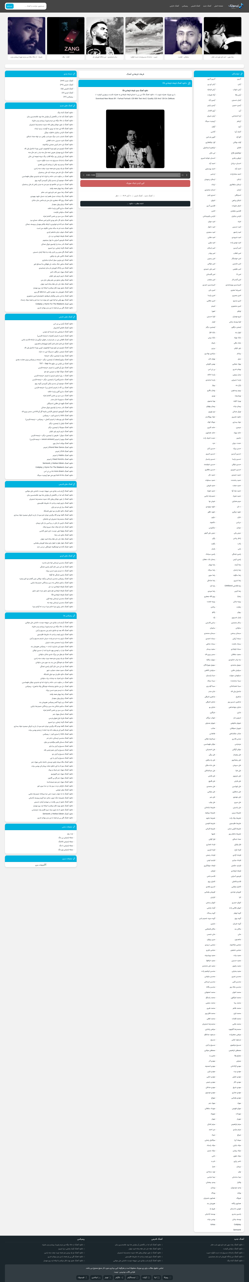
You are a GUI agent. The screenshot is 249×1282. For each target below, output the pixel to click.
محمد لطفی (211, 1018)
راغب (239, 543)
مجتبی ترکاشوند (235, 944)
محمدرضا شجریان (208, 1024)
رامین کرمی (237, 559)
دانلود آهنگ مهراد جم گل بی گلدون (60, 778)
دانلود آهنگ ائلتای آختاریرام (63, 327)
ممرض (238, 1061)
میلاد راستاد (211, 1145)
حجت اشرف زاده (209, 438)
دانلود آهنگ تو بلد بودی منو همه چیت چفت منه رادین (53, 168)
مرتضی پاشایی (210, 1029)
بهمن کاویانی (210, 364)
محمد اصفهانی (210, 992)
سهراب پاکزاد (210, 659)
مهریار (239, 1119)
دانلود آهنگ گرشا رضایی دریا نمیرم (60, 248)
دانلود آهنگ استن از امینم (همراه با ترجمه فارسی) (55, 336)
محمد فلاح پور (210, 1013)
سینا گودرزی (210, 686)
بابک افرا (212, 332)
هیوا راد (212, 1208)
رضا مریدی (211, 591)
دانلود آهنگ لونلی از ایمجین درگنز (61, 423)
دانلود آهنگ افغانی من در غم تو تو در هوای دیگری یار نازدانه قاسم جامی (47, 339)
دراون (213, 517)
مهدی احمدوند (210, 1066)
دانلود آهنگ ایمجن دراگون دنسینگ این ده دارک (56, 351)
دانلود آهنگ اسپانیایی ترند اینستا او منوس (58, 331)
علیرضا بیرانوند (210, 812)
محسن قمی (236, 981)
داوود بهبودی (210, 506)
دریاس (238, 522)
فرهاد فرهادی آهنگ (135, 74)
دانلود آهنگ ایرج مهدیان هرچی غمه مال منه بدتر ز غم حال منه (50, 152)
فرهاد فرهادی (236, 871)
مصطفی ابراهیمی (235, 1050)
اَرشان (239, 190)
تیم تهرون (211, 411)
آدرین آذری (211, 79)
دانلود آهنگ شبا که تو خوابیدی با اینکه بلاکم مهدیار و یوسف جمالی (49, 224)
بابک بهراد (237, 337)
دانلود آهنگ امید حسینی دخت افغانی (59, 140)
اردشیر (212, 174)
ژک (214, 617)
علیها (213, 834)
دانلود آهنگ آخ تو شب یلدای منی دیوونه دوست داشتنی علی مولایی (49, 491)
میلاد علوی (237, 1156)
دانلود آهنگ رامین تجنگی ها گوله (61, 575)
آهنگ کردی (138, 195)
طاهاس (212, 733)
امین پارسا (211, 295)
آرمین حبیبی (236, 105)
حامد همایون (210, 432)
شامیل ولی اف (236, 691)
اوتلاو (239, 311)
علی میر (212, 797)
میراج (239, 1135)
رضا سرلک (211, 570)
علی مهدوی (237, 797)
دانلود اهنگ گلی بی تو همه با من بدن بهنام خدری (55, 308)
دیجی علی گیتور (209, 533)
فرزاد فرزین (211, 849)
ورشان (213, 1187)
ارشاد (213, 184)
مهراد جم (212, 1103)
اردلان (239, 179)
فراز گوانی (212, 839)
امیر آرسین (237, 248)
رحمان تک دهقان (209, 559)
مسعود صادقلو (209, 1034)
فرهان (213, 871)
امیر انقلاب (237, 253)
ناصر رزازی (237, 1161)
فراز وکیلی (237, 844)
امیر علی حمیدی (209, 269)
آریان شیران (211, 116)
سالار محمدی (236, 622)
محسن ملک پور (235, 987)
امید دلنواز (211, 227)
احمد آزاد (238, 168)
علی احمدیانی (210, 749)
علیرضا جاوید (210, 818)
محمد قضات (236, 1018)
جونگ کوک (211, 422)
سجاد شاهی (210, 644)
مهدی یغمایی (236, 1098)
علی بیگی (212, 754)
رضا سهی (211, 575)
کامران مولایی (236, 886)
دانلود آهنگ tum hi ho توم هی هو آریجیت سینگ (55, 475)
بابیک (213, 343)
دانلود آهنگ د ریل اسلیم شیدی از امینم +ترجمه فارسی (53, 375)
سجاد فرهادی (236, 649)
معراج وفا (237, 1055)
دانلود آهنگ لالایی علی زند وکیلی (61, 256)
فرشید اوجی (211, 860)
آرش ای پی (211, 84)
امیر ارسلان (211, 248)
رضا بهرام (212, 564)
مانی (239, 934)
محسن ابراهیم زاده (208, 971)
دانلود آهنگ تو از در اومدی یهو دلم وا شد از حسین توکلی (53, 650)
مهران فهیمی (236, 1108)
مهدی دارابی (211, 1076)
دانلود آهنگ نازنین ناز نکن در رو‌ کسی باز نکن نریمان (54, 523)
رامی (239, 549)
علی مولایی (211, 791)
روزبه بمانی (237, 601)
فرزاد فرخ (238, 849)
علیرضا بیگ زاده (235, 818)
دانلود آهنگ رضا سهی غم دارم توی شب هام (57, 192)
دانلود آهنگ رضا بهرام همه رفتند (61, 188)
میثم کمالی (211, 1124)
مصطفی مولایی (209, 1050)
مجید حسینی (236, 960)
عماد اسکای (237, 839)
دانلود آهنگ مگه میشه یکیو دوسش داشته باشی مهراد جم (52, 762)
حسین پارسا (236, 459)
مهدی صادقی (210, 1087)
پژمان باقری (211, 390)
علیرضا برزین (236, 812)
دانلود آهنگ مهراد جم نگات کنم (61, 272)
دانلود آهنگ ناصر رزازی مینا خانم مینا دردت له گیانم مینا (53, 606)
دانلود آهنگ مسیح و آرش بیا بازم (61, 746)
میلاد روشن (237, 1150)
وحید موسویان (236, 1187)
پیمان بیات (237, 406)
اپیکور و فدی (236, 158)
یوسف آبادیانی (210, 1214)
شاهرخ (238, 696)
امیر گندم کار (236, 279)
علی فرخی (237, 781)
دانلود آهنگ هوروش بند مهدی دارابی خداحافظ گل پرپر (53, 292)
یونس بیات (211, 1219)
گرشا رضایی (211, 908)
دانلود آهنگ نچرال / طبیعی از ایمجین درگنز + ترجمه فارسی (52, 435)
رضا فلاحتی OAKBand (233, 586)
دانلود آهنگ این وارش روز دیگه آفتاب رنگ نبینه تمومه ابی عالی (50, 156)
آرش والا (238, 95)
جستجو (9, 6)
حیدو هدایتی (236, 501)
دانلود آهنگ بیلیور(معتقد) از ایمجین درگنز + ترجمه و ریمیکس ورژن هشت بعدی (44, 359)
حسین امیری (210, 454)
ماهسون (238, 939)
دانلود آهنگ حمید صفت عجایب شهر (60, 670)
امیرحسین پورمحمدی (233, 285)
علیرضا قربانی (210, 828)
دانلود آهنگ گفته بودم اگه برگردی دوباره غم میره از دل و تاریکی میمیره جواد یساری (43, 515)
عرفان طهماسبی (209, 744)
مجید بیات (237, 955)
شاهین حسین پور (234, 702)
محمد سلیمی (210, 1003)
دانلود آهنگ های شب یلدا (63, 535)
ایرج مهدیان (237, 316)
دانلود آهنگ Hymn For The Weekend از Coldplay (54, 304)
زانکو (213, 612)
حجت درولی (236, 443)
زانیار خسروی (236, 617)
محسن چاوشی (210, 976)
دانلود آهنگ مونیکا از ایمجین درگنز (60, 427)
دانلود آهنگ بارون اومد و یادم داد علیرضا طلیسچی (55, 503)
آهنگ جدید (207, 6)
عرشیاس (238, 744)
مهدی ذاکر (237, 1082)
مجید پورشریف (210, 955)
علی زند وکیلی (210, 760)
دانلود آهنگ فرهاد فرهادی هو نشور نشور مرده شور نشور (52, 590)
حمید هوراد (211, 491)
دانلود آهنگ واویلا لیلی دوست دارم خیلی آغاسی (56, 531)
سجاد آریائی (237, 638)
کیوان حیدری (236, 902)
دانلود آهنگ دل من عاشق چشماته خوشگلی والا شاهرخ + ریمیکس (49, 686)
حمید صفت (237, 485)
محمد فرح (237, 1013)
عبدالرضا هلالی (210, 739)
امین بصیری (236, 295)
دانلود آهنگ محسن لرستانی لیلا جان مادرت (57, 562)
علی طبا (238, 770)
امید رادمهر (237, 232)
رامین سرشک (210, 554)
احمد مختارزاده (235, 174)
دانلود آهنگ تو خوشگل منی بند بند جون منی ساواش (54, 662)
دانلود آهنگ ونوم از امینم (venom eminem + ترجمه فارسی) (51, 439)
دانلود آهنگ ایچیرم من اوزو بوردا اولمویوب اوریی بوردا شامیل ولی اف (48, 148)
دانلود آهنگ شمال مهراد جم (63, 714)
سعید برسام (211, 649)
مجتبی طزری (210, 950)
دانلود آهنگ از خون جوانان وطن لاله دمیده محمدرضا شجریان (51, 124)
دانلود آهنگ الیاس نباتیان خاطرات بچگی (58, 132)
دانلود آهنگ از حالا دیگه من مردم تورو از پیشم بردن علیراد (52, 120)
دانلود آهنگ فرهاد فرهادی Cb (174, 83)
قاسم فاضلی (236, 881)
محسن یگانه (210, 987)
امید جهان (211, 221)
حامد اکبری (211, 427)
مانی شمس (211, 934)
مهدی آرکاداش (236, 1066)
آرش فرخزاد (211, 89)
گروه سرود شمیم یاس (207, 918)
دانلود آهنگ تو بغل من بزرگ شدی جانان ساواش (56, 654)
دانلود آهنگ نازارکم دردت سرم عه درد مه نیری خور (55, 786)
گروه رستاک (211, 913)
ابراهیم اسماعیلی (209, 147)
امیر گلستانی (210, 274)
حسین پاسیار (210, 459)
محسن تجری (236, 976)
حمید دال (211, 475)
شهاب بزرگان (210, 718)
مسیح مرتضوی (235, 1045)
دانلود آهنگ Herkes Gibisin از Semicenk (58, 463)
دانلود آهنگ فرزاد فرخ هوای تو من (61, 718)
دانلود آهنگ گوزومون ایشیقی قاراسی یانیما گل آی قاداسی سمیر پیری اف (47, 411)
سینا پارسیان (210, 675)
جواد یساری (237, 422)
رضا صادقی (211, 580)
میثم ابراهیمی (236, 1124)
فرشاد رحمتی (210, 855)
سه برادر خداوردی (235, 659)
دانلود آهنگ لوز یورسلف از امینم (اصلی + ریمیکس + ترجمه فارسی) (49, 419)
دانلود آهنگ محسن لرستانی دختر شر (60, 738)
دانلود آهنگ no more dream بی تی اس (58, 471)
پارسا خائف (211, 374)
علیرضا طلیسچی (235, 823)
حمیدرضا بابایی (209, 496)
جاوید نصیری (236, 417)
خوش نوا (212, 501)
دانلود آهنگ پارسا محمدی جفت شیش (59, 642)
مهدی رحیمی (210, 1082)
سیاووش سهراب (235, 675)
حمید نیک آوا (236, 491)
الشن (213, 211)
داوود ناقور (211, 512)
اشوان (213, 200)
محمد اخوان (236, 992)
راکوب (213, 543)
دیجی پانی (237, 533)
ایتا (155, 1277)
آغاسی (213, 131)
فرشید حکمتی (236, 865)
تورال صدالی (237, 411)
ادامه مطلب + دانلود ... (135, 203)
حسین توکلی (236, 464)
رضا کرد (212, 586)
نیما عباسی (211, 1177)
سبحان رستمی (236, 633)
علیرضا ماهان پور (235, 834)
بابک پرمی (211, 337)
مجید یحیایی (236, 971)
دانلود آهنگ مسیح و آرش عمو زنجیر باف (58, 750)
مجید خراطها (210, 960)
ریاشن (213, 607)
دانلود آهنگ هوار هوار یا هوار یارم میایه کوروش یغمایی (53, 543)
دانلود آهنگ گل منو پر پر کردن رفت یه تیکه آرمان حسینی (53, 252)
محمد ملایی (236, 1024)
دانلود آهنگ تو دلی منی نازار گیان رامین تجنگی (56, 566)
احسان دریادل (236, 163)
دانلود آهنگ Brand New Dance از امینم (58, 447)
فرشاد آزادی (237, 855)
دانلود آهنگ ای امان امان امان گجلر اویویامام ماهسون (54, 343)
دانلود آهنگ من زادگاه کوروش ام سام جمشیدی (56, 268)
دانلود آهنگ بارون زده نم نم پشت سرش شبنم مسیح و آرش (51, 638)
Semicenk (237, 1230)
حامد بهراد (237, 432)
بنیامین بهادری (210, 353)
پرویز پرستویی (236, 390)
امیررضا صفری (236, 290)
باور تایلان (237, 348)
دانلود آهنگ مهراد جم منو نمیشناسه (60, 782)
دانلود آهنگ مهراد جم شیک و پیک (60, 770)
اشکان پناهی (236, 200)
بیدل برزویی (237, 374)
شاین (239, 712)
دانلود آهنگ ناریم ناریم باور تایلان (61, 276)
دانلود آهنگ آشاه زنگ (65, 112)
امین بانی (212, 290)
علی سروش (237, 765)
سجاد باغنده (236, 644)
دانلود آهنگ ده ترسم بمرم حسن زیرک (59, 571)
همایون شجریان (209, 1198)
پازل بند (238, 385)
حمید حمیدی (236, 475)
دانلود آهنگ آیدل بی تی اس (63, 323)
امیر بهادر (211, 253)
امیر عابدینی (237, 263)
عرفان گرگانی (236, 749)
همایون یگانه (236, 1203)
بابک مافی (237, 343)
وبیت (116, 1272)
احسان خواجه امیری (208, 158)
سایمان (212, 628)
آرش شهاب (237, 89)
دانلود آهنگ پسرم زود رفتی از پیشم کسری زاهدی (55, 164)
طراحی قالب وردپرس (127, 1272)
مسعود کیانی (236, 1039)
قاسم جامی (211, 876)
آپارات (145, 1277)
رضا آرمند (237, 564)
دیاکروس (212, 527)
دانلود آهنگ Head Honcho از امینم (60, 459)
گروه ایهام (237, 913)
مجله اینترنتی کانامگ (65, 841)
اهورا (213, 311)
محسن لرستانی (209, 981)
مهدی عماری (236, 1092)
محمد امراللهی (236, 997)
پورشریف (238, 395)
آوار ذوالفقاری (210, 142)
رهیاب (238, 607)
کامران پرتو (211, 881)
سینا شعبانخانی (235, 686)
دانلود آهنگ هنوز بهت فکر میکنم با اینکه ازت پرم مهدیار (53, 288)
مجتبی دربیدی (210, 944)
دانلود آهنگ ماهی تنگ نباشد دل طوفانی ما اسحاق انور (53, 264)
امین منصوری (236, 306)
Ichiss (212, 1224)
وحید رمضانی (210, 1182)
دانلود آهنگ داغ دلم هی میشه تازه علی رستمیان (55, 172)
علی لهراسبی (236, 786)
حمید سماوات (210, 480)
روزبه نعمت (211, 601)
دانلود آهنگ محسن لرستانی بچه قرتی (59, 598)
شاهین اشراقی (210, 696)
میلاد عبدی (211, 1150)
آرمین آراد (212, 100)
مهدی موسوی (210, 1092)
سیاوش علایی (236, 670)
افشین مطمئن (236, 211)
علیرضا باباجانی (209, 807)
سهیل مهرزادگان (209, 665)
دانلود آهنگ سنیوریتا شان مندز (62, 399)
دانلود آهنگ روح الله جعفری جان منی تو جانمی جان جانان (52, 200)
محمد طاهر (237, 1008)
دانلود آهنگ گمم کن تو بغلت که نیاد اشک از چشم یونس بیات (51, 730)
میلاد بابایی (237, 1145)
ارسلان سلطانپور (235, 184)
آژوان (213, 126)
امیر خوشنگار (236, 258)
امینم (213, 306)
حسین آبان (211, 448)
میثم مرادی (237, 1129)
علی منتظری (237, 791)
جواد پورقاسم (210, 417)
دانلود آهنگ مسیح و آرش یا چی (61, 758)
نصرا (213, 1166)
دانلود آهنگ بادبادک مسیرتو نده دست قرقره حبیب (55, 160)
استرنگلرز (238, 195)
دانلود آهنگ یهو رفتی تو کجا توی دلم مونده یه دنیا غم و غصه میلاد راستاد (46, 300)
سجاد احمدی (210, 638)
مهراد (239, 1103)
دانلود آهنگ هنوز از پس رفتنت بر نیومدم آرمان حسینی (53, 802)
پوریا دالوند (237, 401)
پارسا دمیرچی (236, 380)
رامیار (213, 549)
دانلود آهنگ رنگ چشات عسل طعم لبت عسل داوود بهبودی (51, 196)
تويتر (106, 1277)
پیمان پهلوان (210, 406)
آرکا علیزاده (211, 95)
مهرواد (213, 1113)
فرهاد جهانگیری (209, 865)
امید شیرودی (236, 237)
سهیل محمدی (236, 665)
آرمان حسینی (236, 100)
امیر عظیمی (237, 269)
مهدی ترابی (211, 1071)
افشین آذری (211, 205)
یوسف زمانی (236, 1219)
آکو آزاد (238, 137)
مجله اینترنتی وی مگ (65, 849)
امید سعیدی (210, 232)
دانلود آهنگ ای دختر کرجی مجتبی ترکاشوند (57, 144)
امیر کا (238, 274)
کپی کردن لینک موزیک (135, 183)
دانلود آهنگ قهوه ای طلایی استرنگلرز (60, 403)
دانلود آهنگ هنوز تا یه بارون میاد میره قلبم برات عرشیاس (52, 810)
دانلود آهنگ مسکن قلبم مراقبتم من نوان (58, 742)
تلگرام (118, 1277)
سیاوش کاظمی (209, 670)
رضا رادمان (237, 570)
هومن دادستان (235, 1208)
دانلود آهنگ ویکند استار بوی (63, 443)
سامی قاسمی (210, 622)
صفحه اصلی (218, 6)
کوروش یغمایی (209, 892)
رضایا (239, 596)
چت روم (70, 833)
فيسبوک (81, 1277)
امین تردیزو (237, 300)
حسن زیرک (237, 448)
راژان (213, 538)
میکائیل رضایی (210, 1140)
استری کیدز (211, 195)
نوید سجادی (210, 1171)
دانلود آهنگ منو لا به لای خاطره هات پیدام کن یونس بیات (52, 766)
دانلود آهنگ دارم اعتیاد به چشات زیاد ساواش (56, 678)
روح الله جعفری (209, 596)
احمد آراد (212, 163)
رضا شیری (237, 580)
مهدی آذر (212, 1061)
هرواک (238, 1198)
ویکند (239, 1193)
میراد (213, 1135)
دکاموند (212, 522)
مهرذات (238, 1113)
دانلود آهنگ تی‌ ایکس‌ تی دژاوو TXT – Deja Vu (56, 363)
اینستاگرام (131, 1277)
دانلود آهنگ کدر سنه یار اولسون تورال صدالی (57, 244)
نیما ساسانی (236, 1177)
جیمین (238, 427)
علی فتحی (211, 776)
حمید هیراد (237, 496)
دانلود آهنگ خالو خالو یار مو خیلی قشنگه (58, 511)
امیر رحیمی (211, 258)
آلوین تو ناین (210, 137)
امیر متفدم (211, 279)
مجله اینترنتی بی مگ (65, 837)
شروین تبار (237, 718)
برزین (213, 348)
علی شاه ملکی (210, 765)
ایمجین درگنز (210, 327)
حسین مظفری (210, 469)
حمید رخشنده (236, 480)
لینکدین (95, 1277)
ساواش (238, 628)
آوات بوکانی (237, 142)
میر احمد (212, 1129)
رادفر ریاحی (237, 538)
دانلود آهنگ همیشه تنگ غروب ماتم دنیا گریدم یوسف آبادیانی (51, 798)
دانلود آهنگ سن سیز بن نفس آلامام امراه (58, 216)
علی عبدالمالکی (210, 770)
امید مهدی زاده (235, 242)
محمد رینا (237, 1003)
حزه (214, 443)
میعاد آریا (237, 1140)
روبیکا (166, 1277)
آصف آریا (238, 131)
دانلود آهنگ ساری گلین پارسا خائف (60, 208)
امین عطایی (211, 300)
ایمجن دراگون (236, 327)
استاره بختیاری (210, 190)
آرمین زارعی (211, 105)
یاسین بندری (236, 1214)
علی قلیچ (212, 781)
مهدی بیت (237, 1071)
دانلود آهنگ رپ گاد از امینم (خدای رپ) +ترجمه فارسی (53, 387)
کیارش (212, 897)
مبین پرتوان (211, 939)
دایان (239, 517)
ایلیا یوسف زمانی (235, 322)
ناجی (213, 1156)
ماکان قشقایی (210, 929)
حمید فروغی (211, 485)
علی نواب (212, 802)
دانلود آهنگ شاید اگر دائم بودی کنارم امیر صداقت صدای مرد (51, 220)
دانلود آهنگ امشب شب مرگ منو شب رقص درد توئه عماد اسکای (50, 136)
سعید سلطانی (236, 654)
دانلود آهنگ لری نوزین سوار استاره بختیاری (57, 260)
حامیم (239, 438)
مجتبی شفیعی (235, 950)
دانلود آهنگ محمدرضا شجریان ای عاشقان (58, 519)
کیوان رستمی (210, 902)
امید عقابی (211, 237)
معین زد (212, 1055)
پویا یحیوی (211, 401)
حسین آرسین (236, 454)
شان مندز (211, 691)
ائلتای (239, 147)
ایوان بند (238, 332)
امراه (239, 221)
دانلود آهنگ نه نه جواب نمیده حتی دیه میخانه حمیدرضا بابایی (51, 794)
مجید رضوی (237, 966)
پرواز (213, 385)
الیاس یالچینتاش (209, 216)
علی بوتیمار (237, 754)
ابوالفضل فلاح (236, 153)
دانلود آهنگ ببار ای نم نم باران (62, 507)
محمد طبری (211, 1008)
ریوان (239, 612)
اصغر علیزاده (236, 205)
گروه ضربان (237, 923)
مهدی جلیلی (236, 1076)
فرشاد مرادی (236, 860)
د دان (239, 506)
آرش (239, 84)
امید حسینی (236, 227)
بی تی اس (211, 369)
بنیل (239, 359)
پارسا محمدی (210, 380)
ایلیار (213, 322)
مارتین (213, 923)
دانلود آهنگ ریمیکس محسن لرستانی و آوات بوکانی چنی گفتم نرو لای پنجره (46, 578)
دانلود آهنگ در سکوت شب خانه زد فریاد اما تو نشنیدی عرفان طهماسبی (47, 176)
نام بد (213, 1161)
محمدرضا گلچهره (235, 1029)
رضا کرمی (237, 591)
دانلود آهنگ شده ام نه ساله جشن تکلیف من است (55, 228)
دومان (239, 527)
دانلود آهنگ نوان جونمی (64, 790)
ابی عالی (212, 153)
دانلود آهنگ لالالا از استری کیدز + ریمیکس (58, 415)
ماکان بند (237, 929)
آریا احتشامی (236, 116)
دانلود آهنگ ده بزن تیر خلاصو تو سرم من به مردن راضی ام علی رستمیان (47, 184)
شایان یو (212, 707)
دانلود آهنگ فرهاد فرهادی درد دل (61, 236)
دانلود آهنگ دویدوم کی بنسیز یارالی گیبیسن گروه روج (54, 180)
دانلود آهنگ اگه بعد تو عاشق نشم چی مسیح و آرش (54, 630)
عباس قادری (236, 739)
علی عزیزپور (237, 776)
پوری (213, 395)
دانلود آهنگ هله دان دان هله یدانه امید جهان (57, 284)
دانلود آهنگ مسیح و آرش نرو (62, 754)
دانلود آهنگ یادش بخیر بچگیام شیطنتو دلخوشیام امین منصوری (50, 296)
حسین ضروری (236, 469)
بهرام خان (211, 359)
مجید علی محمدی (208, 966)
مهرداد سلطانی (210, 1108)
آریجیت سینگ (210, 121)
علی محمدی (211, 786)
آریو (239, 126)
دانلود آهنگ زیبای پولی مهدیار (62, 204)
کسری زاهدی (210, 886)
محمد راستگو (210, 997)
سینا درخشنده (236, 680)
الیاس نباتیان (236, 216)
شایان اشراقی (210, 702)
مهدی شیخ (237, 1087)
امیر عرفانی (211, 263)
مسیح (213, 1039)
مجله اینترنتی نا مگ (66, 845)
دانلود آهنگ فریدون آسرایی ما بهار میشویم (58, 240)
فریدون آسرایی (236, 876)
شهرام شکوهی (236, 723)
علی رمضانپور (236, 760)
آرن (240, 110)
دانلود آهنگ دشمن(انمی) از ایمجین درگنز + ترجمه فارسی (52, 379)
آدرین (239, 79)
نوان (239, 1171)
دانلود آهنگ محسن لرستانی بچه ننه (60, 602)
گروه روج (238, 918)
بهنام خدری (237, 369)
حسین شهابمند (209, 464)
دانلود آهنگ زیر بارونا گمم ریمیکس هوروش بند (56, 702)
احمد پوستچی (210, 168)
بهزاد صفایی (236, 364)
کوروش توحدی (236, 892)
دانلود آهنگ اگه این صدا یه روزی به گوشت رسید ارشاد (53, 128)
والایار (239, 1182)
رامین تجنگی (236, 554)
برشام (239, 353)
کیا (240, 897)
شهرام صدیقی (210, 723)
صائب (213, 728)
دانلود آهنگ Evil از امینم (64, 451)
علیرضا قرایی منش (234, 828)
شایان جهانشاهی (235, 707)
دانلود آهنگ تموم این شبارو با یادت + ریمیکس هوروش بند (52, 646)
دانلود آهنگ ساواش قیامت (63, 212)
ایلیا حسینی (211, 316)
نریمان (239, 1166)
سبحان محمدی (209, 633)
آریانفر (239, 121)
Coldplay (237, 1224)
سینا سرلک (211, 680)
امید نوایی (211, 242)
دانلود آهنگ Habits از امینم (63, 455)
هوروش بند (211, 1203)
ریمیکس (185, 6)
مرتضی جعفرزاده (235, 1034)
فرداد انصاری (210, 844)
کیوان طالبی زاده (235, 908)
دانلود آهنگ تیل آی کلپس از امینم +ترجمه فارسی (55, 367)
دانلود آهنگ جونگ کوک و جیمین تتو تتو (58, 371)
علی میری (237, 802)
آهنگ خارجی (174, 6)
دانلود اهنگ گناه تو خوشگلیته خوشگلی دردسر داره (55, 547)
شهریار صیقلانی (235, 728)
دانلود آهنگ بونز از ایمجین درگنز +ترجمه (58, 355)
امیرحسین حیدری (209, 285)
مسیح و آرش (210, 1045)
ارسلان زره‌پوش (209, 179)
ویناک (213, 1193)
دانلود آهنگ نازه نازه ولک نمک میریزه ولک (58, 527)
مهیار (213, 1119)
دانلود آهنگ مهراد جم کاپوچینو (62, 774)
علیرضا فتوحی (210, 823)
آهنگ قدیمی (195, 6)
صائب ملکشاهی (235, 733)
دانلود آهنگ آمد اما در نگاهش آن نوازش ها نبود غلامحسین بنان (50, 116)
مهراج (213, 1098)
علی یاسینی (237, 807)
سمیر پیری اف (210, 654)
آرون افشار (211, 110)
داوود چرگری (236, 512)
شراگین (212, 712)
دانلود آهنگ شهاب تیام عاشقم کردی (60, 232)
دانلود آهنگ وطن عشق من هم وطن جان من (57, 280)
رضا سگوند (237, 575)
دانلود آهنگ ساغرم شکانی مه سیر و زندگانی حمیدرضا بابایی (52, 582)
